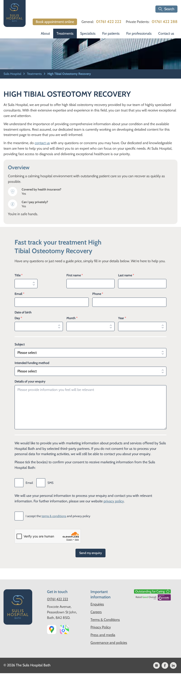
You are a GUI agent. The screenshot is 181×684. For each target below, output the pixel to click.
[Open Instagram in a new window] (156, 665)
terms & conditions (53, 516)
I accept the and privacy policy (58, 516)
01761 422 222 (108, 21)
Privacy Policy (100, 627)
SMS (50, 483)
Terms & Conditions (105, 620)
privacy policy (114, 501)
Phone (97, 294)
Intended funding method (32, 363)
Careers (96, 612)
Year (122, 318)
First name (74, 275)
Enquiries (97, 604)
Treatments (65, 33)
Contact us (166, 33)
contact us (42, 143)
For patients (111, 33)
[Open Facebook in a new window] (165, 665)
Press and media (102, 635)
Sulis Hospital (13, 74)
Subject (20, 344)
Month (71, 318)
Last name (126, 275)
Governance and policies (108, 643)
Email (19, 294)
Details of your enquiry (30, 381)
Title (19, 275)
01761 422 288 (164, 21)
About (45, 33)
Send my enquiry (90, 553)
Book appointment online (55, 22)
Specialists (88, 33)
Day (18, 318)
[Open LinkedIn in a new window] (173, 665)
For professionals (139, 33)
